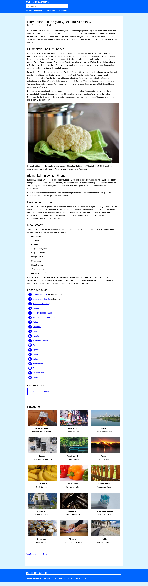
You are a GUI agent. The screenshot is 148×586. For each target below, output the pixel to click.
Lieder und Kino (73, 430)
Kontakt (29, 578)
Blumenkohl (38, 364)
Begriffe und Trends (73, 513)
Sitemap (69, 578)
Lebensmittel (51, 11)
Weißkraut (37, 327)
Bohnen (36, 359)
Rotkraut (36, 322)
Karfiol (35, 377)
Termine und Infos (73, 485)
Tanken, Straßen (73, 457)
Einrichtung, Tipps (41, 513)
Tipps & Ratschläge (104, 513)
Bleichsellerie (38, 373)
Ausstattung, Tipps (104, 485)
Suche (45, 554)
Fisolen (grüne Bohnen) (42, 313)
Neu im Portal (81, 578)
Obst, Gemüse (41, 485)
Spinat (35, 354)
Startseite (39, 11)
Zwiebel (36, 345)
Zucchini (36, 368)
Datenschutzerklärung (43, 578)
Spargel (36, 350)
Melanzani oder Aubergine (44, 317)
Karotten (36, 336)
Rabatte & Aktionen (41, 540)
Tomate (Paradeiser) (41, 304)
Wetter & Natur (104, 457)
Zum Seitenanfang (33, 554)
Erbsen (36, 331)
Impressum (60, 578)
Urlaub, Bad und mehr (104, 430)
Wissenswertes (37, 2)
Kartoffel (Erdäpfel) (40, 341)
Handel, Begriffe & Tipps (73, 540)
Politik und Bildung (104, 540)
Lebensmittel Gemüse (42, 299)
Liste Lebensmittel (40, 294)
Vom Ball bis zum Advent (41, 430)
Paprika (36, 308)
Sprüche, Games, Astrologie (41, 457)
